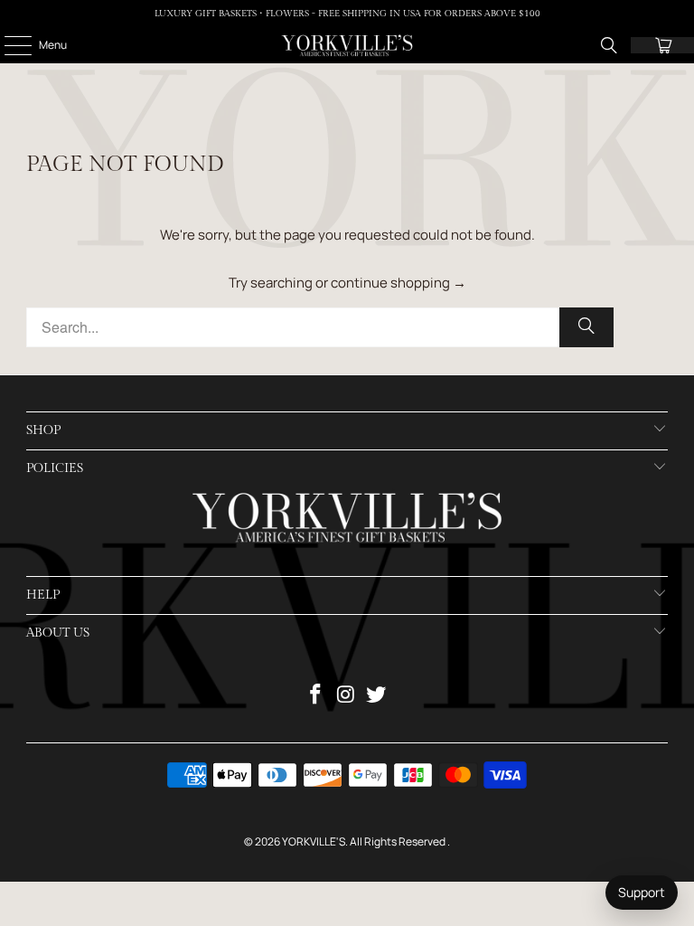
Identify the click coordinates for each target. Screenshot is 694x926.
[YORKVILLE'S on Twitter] (376, 696)
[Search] (609, 45)
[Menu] (8, 45)
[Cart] (662, 45)
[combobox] (320, 327)
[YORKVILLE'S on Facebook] (315, 696)
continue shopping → (398, 282)
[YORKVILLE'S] (347, 45)
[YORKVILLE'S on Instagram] (346, 696)
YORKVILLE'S (313, 841)
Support (641, 892)
